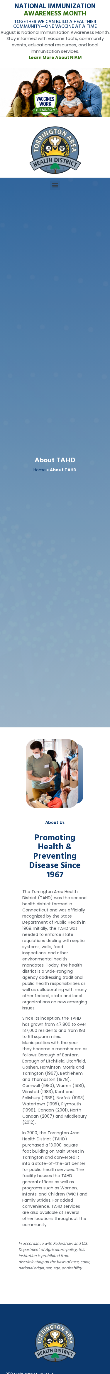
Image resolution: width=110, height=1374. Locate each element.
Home (39, 470)
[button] (55, 185)
